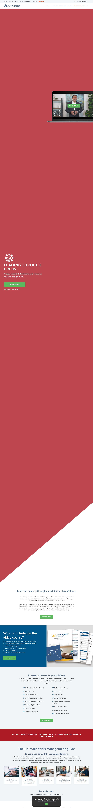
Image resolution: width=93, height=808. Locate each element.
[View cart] (74, 1)
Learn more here (51, 800)
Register (5, 1)
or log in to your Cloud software (11, 289)
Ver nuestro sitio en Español (82, 1)
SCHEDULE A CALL (79, 6)
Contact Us (35, 1)
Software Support (28, 1)
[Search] (87, 6)
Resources (63, 6)
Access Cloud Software (18, 1)
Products (54, 6)
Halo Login (11, 1)
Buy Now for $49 (14, 284)
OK (46, 804)
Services (47, 6)
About (69, 6)
